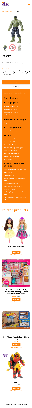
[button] (27, 17)
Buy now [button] (16, 252)
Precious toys (16, 382)
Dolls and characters (7, 11)
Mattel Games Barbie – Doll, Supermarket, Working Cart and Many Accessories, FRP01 (16, 292)
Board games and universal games (12, 9)
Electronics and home (20, 73)
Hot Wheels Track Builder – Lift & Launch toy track (16, 338)
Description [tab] (15, 82)
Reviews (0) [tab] (16, 86)
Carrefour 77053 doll (16, 246)
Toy (28, 73)
